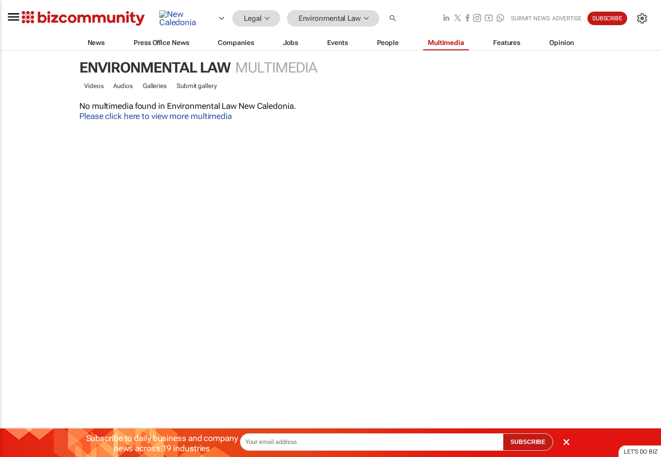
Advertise (567, 18)
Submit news (530, 18)
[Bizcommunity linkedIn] (446, 18)
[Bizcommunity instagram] (477, 18)
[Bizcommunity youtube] (489, 18)
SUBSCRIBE (528, 442)
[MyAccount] (642, 18)
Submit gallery (197, 85)
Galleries (155, 85)
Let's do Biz (641, 451)
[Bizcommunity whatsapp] (500, 18)
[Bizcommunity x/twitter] (458, 18)
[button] (394, 18)
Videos (94, 85)
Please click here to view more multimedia (155, 116)
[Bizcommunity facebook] (467, 18)
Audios (123, 85)
